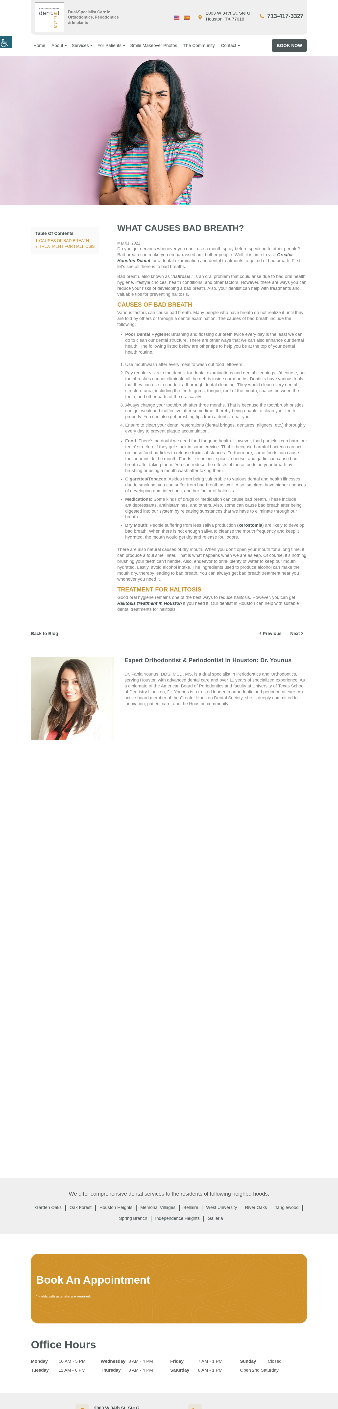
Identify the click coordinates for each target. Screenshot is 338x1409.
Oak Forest (81, 1207)
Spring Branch (133, 1218)
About (57, 45)
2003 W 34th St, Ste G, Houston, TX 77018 (229, 16)
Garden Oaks (48, 1207)
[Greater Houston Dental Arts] (49, 17)
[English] (177, 17)
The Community (199, 45)
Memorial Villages (157, 1207)
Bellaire (190, 1207)
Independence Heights (177, 1218)
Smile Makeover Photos (153, 45)
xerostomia (250, 525)
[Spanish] (187, 17)
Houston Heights (115, 1207)
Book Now (289, 45)
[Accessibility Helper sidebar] (6, 42)
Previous (272, 633)
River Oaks (256, 1207)
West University (221, 1207)
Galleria (215, 1218)
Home (39, 45)
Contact (228, 45)
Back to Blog (44, 633)
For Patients (109, 45)
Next (295, 633)
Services (80, 45)
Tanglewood (287, 1207)
